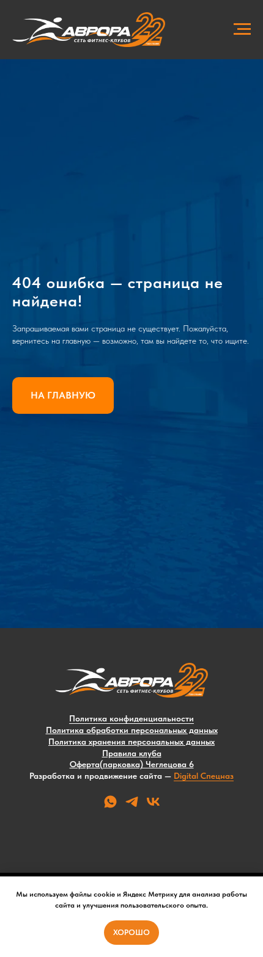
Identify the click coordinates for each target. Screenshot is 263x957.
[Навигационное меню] (242, 29)
